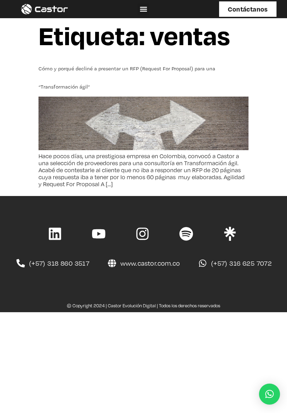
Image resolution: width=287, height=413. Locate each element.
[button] (143, 9)
